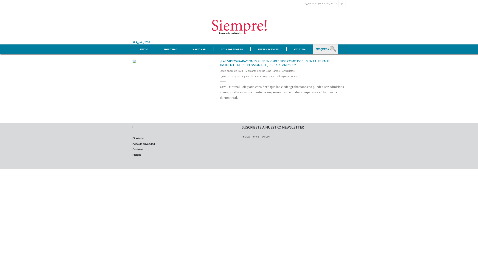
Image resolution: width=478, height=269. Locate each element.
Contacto (138, 149)
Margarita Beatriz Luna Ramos (263, 70)
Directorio (138, 138)
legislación (248, 76)
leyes (258, 76)
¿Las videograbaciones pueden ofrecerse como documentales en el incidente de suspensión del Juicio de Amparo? (275, 63)
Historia (137, 154)
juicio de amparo (231, 76)
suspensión (268, 76)
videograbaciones (287, 76)
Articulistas (288, 70)
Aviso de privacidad (144, 144)
